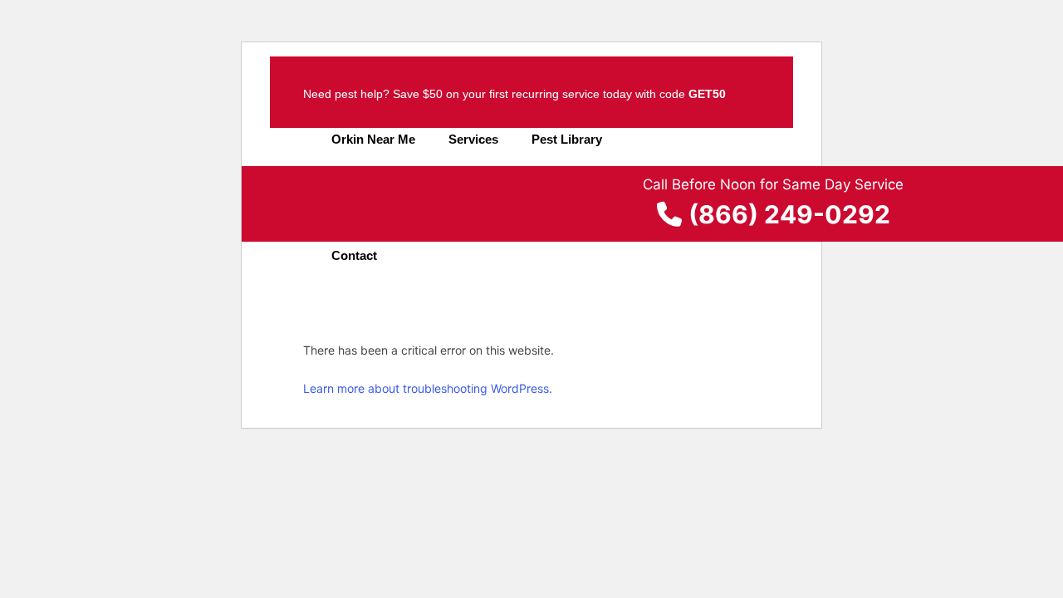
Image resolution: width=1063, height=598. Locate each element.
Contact (354, 255)
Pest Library (567, 139)
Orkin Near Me (373, 139)
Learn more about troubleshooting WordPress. (427, 388)
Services (473, 139)
